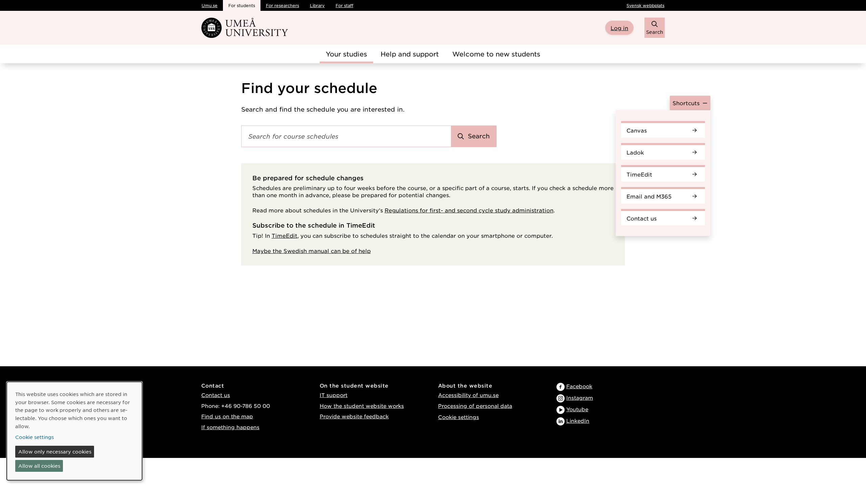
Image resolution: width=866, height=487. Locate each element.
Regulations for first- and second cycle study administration (469, 210)
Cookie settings (458, 417)
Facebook (579, 386)
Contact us (641, 218)
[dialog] (74, 431)
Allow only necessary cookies (54, 451)
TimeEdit (639, 174)
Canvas (636, 130)
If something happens (230, 427)
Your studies (346, 54)
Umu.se (210, 5)
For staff (344, 5)
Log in (619, 27)
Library (317, 5)
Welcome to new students (496, 54)
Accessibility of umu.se (468, 395)
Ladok (635, 152)
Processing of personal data (475, 405)
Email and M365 (648, 196)
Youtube (577, 409)
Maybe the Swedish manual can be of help (311, 250)
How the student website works (362, 405)
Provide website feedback (354, 416)
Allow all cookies (39, 466)
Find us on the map (227, 416)
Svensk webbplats (645, 5)
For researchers (282, 5)
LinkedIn (577, 420)
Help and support (410, 54)
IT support (333, 395)
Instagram (579, 397)
